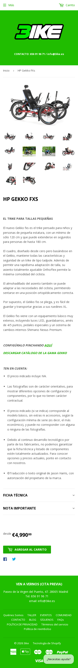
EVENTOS (46, 615)
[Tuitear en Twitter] (15, 559)
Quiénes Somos (13, 615)
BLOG (32, 619)
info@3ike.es (46, 601)
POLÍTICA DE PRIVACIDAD (22, 624)
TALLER (31, 615)
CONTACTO (18, 619)
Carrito (70, 5)
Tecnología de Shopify (47, 643)
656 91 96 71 (40, 596)
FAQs (60, 619)
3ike (26, 643)
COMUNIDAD (64, 615)
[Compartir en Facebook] (6, 559)
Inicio (6, 70)
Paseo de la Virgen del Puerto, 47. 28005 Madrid (35, 592)
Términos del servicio (54, 624)
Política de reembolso (37, 629)
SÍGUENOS (46, 619)
